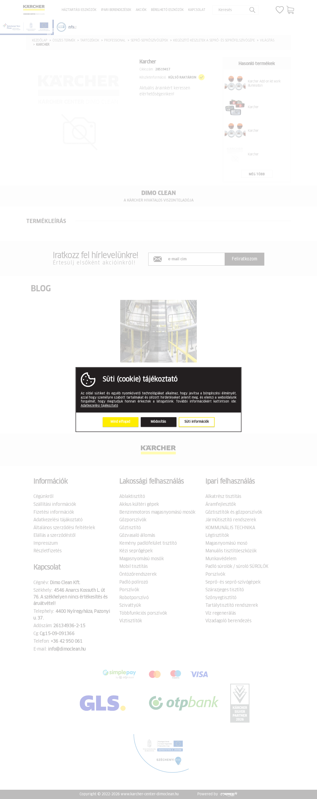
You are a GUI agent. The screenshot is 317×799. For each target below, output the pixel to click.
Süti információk (196, 421)
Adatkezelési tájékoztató (99, 405)
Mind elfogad (120, 421)
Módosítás (158, 421)
